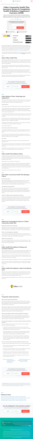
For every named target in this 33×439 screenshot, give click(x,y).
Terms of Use (22, 29)
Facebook (29, 425)
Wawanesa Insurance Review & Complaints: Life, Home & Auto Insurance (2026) (13, 399)
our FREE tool (23, 53)
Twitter (30, 425)
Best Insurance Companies (6, 4)
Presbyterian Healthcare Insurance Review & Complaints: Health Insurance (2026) (13, 400)
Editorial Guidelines (5, 383)
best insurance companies (19, 50)
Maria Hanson (13, 31)
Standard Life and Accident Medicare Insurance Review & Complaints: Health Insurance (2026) (15, 397)
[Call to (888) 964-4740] (32, 1)
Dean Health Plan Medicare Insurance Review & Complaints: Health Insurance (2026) (22, 360)
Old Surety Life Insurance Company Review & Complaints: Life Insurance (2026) (13, 396)
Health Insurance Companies (14, 4)
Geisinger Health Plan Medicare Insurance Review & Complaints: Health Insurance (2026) (11, 361)
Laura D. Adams (24, 31)
